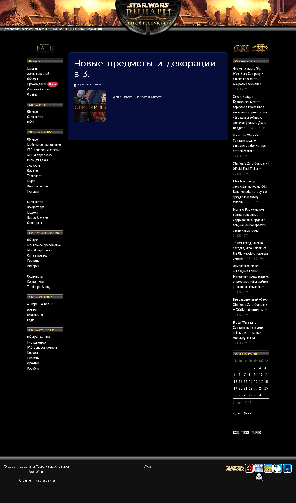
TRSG (245, 433)
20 (240, 388)
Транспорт (34, 176)
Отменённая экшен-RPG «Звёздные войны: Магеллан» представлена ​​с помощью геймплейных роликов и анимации (251, 276)
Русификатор (36, 342)
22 (250, 388)
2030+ (46, 29)
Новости (128, 97)
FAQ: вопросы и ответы (43, 150)
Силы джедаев (37, 160)
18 (266, 382)
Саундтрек (34, 223)
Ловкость (34, 165)
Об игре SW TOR (38, 337)
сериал (91, 29)
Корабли (33, 368)
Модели (32, 212)
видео (31, 320)
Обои (30, 122)
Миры (31, 181)
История (33, 191)
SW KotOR (59, 29)
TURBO (256, 433)
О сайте (32, 94)
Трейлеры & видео (40, 287)
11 (266, 375)
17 (261, 382)
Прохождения (41, 84)
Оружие (32, 171)
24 (261, 388)
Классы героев (38, 186)
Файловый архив (38, 89)
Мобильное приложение (44, 145)
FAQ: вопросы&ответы (42, 347)
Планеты (33, 261)
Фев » (248, 413)
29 (250, 395)
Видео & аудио (37, 217)
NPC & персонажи (39, 155)
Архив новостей (38, 74)
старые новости (153, 97)
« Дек (237, 413)
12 (235, 382)
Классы (32, 353)
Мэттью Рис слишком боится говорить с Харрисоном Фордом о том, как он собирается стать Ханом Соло (249, 219)
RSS (236, 433)
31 (261, 395)
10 (261, 375)
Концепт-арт (35, 207)
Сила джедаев (37, 255)
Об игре (32, 112)
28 (245, 395)
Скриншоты (35, 117)
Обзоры (32, 79)
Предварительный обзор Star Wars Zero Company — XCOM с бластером (250, 304)
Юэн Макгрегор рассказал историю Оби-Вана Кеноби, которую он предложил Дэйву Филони (250, 191)
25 (266, 388)
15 (250, 382)
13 (240, 382)
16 (255, 382)
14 (245, 382)
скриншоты (35, 314)
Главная (32, 68)
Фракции (33, 363)
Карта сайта (45, 480)
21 (245, 388)
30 (255, 395)
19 (235, 388)
